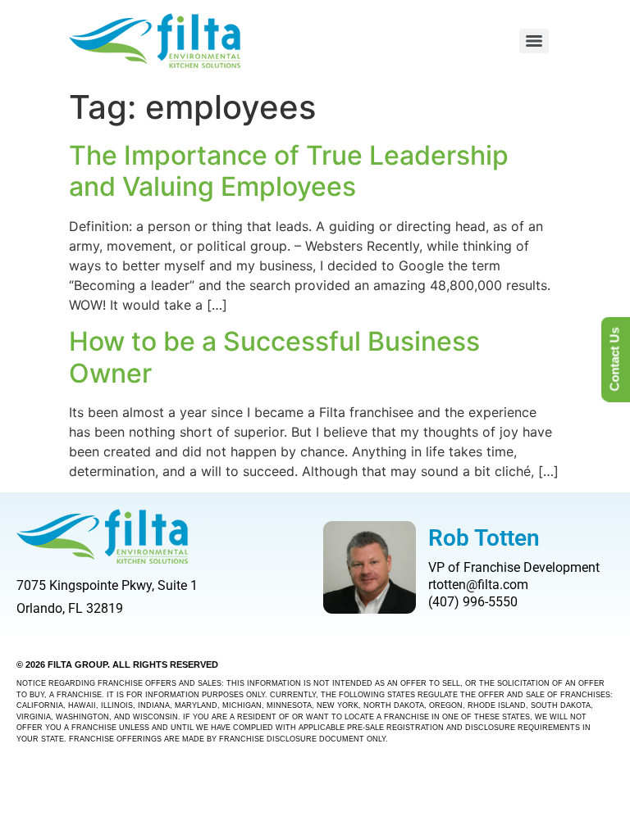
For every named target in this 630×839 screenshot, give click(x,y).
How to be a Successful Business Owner (274, 356)
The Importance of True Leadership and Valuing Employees (289, 170)
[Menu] (534, 41)
